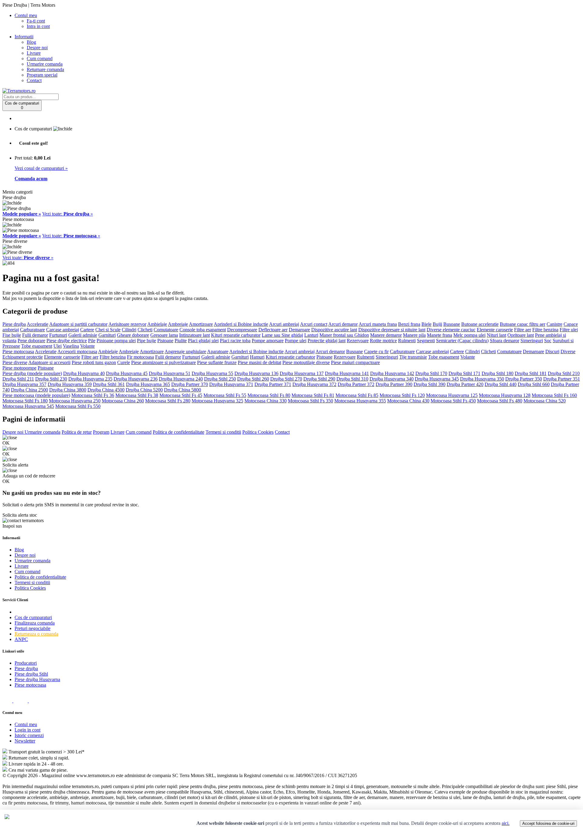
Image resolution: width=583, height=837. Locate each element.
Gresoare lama (164, 335)
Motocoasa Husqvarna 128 (504, 395)
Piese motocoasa (18, 351)
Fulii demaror (35, 335)
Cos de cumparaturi (33, 617)
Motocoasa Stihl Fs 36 (92, 395)
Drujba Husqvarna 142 (392, 373)
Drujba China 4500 (105, 389)
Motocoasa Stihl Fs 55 (224, 395)
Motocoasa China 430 (408, 400)
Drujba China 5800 (182, 389)
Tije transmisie (413, 357)
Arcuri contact (313, 324)
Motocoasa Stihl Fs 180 (25, 400)
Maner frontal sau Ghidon (344, 335)
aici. (506, 823)
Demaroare (299, 329)
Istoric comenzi (29, 735)
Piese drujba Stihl (31, 674)
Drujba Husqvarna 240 (181, 378)
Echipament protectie (22, 357)
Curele (123, 362)
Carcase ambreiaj (62, 329)
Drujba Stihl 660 (534, 384)
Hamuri (257, 357)
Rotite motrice (383, 340)
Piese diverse (14, 362)
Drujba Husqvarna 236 (136, 378)
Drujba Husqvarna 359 (70, 384)
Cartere (87, 329)
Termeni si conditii (223, 432)
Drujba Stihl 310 (352, 378)
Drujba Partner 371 (272, 384)
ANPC (21, 639)
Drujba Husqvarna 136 (256, 373)
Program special (42, 75)
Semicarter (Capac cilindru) (462, 340)
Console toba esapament (202, 329)
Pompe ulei (295, 340)
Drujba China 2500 (29, 389)
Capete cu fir (376, 351)
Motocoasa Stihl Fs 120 (402, 395)
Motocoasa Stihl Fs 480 (499, 400)
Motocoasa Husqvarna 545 (28, 406)
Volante (87, 346)
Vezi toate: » (67, 213)
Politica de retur (77, 432)
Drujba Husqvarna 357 (24, 384)
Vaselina (71, 346)
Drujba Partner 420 (465, 384)
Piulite (181, 340)
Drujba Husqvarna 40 (84, 373)
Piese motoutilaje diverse (306, 362)
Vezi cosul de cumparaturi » (41, 168)
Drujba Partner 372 (356, 384)
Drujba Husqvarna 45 (127, 373)
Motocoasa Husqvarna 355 (360, 400)
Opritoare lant (520, 335)
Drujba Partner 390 (394, 384)
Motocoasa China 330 (265, 400)
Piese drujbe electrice (66, 340)
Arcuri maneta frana (378, 324)
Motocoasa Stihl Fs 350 (310, 400)
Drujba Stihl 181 (531, 373)
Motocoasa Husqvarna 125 (452, 395)
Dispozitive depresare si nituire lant (391, 329)
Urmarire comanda (45, 64)
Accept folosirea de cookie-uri (548, 823)
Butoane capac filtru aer (522, 324)
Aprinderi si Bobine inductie (241, 324)
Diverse (568, 351)
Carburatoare (32, 329)
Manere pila (414, 335)
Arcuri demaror (343, 324)
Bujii (437, 324)
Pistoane (165, 340)
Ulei (57, 346)
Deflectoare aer (273, 329)
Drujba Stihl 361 (109, 384)
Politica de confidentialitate (178, 432)
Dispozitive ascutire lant (334, 329)
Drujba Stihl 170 (431, 373)
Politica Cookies (258, 432)
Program (101, 432)
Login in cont (27, 729)
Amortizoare (201, 324)
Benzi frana (409, 324)
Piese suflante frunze (217, 362)
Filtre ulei (569, 329)
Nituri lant (496, 335)
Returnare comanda (45, 69)
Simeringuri (531, 340)
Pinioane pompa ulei (116, 340)
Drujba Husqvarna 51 (169, 373)
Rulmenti (407, 340)
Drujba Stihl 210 (564, 373)
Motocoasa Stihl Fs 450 (453, 400)
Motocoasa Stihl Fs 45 (180, 395)
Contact (34, 80)
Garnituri (107, 335)
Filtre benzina (545, 329)
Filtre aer (522, 329)
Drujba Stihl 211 (18, 378)
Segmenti (426, 340)
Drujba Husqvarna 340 (392, 378)
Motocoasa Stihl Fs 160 (554, 395)
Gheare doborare (133, 335)
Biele (426, 324)
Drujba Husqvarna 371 (231, 384)
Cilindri (129, 329)
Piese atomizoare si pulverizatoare (163, 362)
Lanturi (311, 335)
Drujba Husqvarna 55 (212, 373)
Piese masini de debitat (259, 362)
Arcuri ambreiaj (284, 324)
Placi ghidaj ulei (203, 340)
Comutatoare (166, 329)
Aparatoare (217, 351)
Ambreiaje (178, 324)
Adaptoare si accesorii (49, 362)
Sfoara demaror (504, 340)
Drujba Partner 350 (523, 378)
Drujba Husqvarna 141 (347, 373)
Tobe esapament (36, 346)
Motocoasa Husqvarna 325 (217, 400)
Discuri (552, 351)
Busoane (451, 324)
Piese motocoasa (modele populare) (36, 395)
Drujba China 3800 (67, 389)
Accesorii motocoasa (77, 351)
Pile (91, 340)
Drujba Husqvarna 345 (437, 378)
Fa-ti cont (36, 20)
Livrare (34, 53)
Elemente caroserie (495, 329)
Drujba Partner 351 (561, 378)
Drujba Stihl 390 (429, 384)
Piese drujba (14, 324)
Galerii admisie (82, 335)
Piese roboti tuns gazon (94, 362)
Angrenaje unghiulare (185, 351)
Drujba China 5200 (144, 389)
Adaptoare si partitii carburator (78, 324)
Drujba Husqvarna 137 (302, 373)
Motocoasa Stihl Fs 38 (136, 395)
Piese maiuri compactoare (355, 362)
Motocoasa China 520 (544, 400)
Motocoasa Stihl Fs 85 (357, 395)
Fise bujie (11, 335)
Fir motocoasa (140, 357)
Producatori (26, 663)
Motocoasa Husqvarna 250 (75, 400)
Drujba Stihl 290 (319, 378)
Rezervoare (358, 340)
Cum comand (40, 58)
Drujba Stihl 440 (501, 384)
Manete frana (439, 335)
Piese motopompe (19, 367)
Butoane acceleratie (480, 324)
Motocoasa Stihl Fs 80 (268, 395)
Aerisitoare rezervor (127, 324)
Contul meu (26, 724)
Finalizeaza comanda (35, 622)
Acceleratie (37, 324)
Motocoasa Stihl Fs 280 (167, 400)
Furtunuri (58, 335)
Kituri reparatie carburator (236, 335)
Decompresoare (242, 329)
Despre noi (37, 47)
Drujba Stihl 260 (253, 378)
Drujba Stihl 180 (497, 373)
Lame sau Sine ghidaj (282, 335)
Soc (547, 340)
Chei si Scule (108, 329)
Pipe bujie (146, 340)
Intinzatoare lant (194, 335)
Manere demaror (386, 335)
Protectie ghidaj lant (327, 340)
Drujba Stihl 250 (220, 378)
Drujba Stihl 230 (51, 378)
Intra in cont (38, 26)
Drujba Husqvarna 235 (90, 378)
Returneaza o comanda (36, 633)
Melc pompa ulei (469, 335)
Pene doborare (31, 340)
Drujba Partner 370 (189, 384)
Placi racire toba (235, 340)
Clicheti (145, 329)
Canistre (554, 324)
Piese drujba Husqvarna (37, 679)
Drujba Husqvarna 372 (314, 384)
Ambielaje (157, 324)
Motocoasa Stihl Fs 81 (313, 395)
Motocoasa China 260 (123, 400)
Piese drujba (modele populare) (32, 373)
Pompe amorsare (268, 340)
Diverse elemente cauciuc (451, 329)
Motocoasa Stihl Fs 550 (78, 406)
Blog (31, 42)
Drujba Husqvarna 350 (482, 378)
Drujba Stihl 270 (286, 378)
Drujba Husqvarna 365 (148, 384)
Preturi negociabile (32, 628)
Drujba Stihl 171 (464, 373)
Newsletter (25, 740)
